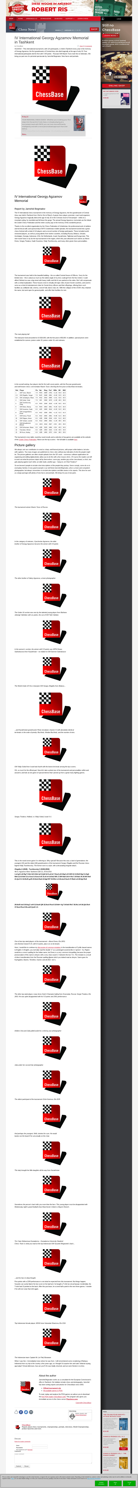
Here (12, 1478)
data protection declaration (93, 1478)
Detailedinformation (101, 1483)
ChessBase (26, 1425)
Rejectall (115, 1483)
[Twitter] (26, 1412)
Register (30, 1449)
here (75, 439)
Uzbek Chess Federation (27, 439)
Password (19, 1447)
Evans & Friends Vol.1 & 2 (114, 1436)
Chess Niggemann (80, 1415)
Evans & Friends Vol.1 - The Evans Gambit (114, 1454)
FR (80, 30)
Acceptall (129, 1483)
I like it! (82, 46)
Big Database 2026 (110, 91)
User (17, 1445)
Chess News (27, 29)
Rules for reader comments (22, 1441)
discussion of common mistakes (49, 947)
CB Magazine (45, 18)
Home (20, 18)
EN (75, 30)
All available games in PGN (52, 1391)
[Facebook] (21, 1412)
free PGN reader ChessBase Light (54, 1397)
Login (119, 19)
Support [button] (69, 18)
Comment (18, 1451)
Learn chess (83, 18)
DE (73, 30)
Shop (11, 18)
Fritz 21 (25, 117)
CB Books (58, 18)
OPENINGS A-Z (31, 18)
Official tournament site (52, 1388)
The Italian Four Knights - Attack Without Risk (114, 1415)
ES (77, 30)
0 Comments (88, 46)
